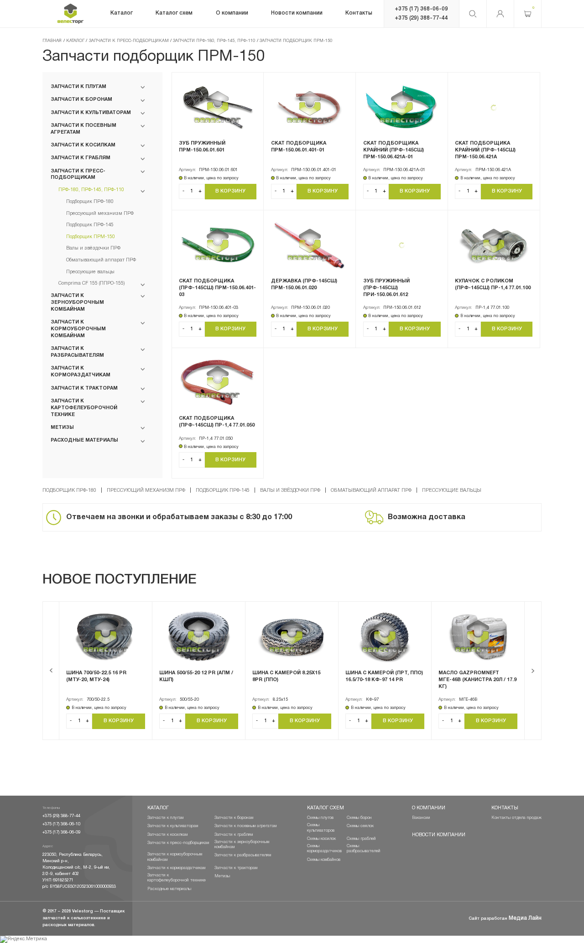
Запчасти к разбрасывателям (242, 855)
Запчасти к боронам (233, 818)
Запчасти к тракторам (235, 868)
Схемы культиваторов (320, 827)
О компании (428, 808)
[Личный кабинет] (500, 13)
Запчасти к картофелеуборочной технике (176, 877)
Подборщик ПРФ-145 (223, 490)
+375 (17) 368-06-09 (421, 8)
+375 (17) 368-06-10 (61, 824)
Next (533, 670)
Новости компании (438, 835)
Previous (50, 670)
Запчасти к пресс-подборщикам (178, 843)
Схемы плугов (320, 818)
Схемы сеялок (360, 826)
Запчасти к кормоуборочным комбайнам (174, 856)
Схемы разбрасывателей (364, 848)
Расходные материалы (169, 889)
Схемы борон (359, 818)
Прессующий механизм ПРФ (146, 490)
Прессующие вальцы (451, 490)
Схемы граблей (361, 839)
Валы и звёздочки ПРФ (290, 490)
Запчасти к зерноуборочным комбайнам (241, 844)
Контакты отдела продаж (516, 818)
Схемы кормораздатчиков (324, 848)
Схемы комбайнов (323, 860)
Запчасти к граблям (233, 835)
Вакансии (421, 818)
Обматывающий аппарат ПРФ (371, 490)
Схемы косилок (321, 839)
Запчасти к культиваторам (172, 826)
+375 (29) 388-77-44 (421, 18)
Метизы (222, 876)
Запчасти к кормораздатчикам (176, 868)
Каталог (158, 808)
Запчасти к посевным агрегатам (245, 826)
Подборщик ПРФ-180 (69, 490)
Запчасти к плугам (165, 818)
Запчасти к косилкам (167, 835)
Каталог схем (325, 808)
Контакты (504, 808)
